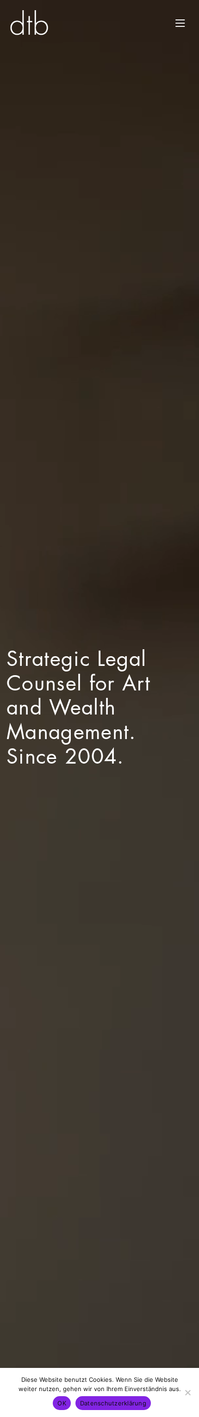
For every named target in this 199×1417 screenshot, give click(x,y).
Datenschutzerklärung (113, 1403)
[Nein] (187, 1392)
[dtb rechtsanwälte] (29, 22)
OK (61, 1403)
